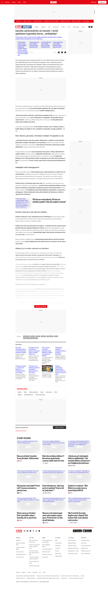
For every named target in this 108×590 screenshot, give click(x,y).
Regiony (20, 394)
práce (37, 336)
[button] (77, 531)
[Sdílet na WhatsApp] (64, 52)
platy (56, 336)
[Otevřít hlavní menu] (2, 2)
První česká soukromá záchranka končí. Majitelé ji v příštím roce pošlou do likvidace (47, 360)
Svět (49, 27)
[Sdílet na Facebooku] (58, 52)
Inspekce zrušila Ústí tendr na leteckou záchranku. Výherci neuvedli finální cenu (34, 358)
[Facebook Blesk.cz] (89, 27)
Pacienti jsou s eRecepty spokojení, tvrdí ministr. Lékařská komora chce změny (34, 377)
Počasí (63, 27)
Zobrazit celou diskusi (20, 430)
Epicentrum (56, 27)
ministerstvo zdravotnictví (30, 338)
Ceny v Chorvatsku (40, 394)
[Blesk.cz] (53, 2)
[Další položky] (91, 21)
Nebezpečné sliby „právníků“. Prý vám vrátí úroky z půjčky (47, 375)
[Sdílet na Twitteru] (61, 52)
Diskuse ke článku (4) (21, 427)
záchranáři (49, 336)
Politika (36, 27)
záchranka (26, 336)
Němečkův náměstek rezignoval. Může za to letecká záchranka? (60, 357)
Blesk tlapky (76, 27)
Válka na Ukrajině (33, 392)
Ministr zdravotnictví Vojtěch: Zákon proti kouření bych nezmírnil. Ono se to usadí (60, 378)
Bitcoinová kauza (28, 394)
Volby (25, 392)
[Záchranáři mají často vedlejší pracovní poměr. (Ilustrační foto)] (34, 47)
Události (43, 27)
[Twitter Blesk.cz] (92, 27)
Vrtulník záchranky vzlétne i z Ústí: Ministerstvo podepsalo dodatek (20, 356)
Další (83, 27)
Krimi (69, 27)
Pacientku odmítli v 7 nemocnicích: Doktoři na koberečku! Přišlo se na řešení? (20, 376)
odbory (43, 336)
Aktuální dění (22, 389)
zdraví (32, 336)
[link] (24, 531)
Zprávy (19, 392)
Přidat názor (59, 427)
